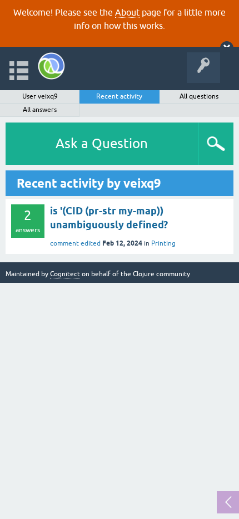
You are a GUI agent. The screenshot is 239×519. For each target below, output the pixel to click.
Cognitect (65, 274)
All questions (199, 96)
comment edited (75, 243)
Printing (163, 243)
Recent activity (119, 96)
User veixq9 (40, 96)
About (127, 12)
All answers (40, 110)
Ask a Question (102, 143)
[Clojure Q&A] (51, 66)
